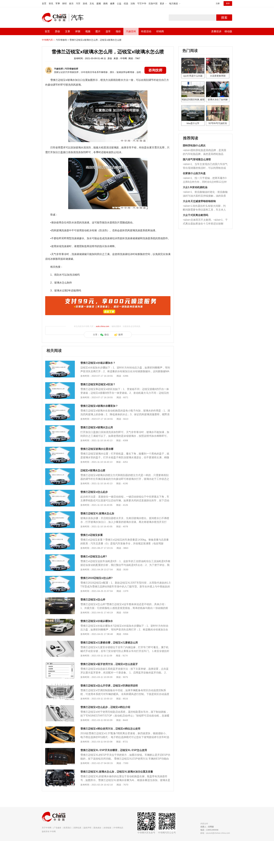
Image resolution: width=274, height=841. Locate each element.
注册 (218, 3)
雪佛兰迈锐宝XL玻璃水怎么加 (97, 513)
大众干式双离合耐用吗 (195, 215)
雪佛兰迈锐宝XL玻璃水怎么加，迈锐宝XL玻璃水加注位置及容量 (116, 771)
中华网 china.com (55, 17)
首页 (44, 3)
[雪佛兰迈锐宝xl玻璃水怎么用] (60, 427)
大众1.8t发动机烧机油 (195, 187)
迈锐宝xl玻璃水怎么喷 (92, 470)
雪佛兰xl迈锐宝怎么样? (93, 556)
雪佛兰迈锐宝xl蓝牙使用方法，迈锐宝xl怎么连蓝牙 (109, 664)
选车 (108, 31)
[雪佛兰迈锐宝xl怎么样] (60, 599)
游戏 (85, 3)
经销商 (160, 31)
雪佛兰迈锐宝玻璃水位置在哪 (96, 449)
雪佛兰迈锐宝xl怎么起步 (94, 492)
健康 (112, 3)
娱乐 (71, 3)
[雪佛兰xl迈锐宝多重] (60, 534)
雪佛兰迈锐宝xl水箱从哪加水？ (97, 362)
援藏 (98, 3)
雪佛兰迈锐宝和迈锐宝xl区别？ (97, 384)
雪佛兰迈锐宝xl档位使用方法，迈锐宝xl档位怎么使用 (110, 728)
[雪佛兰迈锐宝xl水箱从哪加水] (60, 620)
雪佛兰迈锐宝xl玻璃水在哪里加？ (99, 406)
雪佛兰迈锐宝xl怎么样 (92, 599)
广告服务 (57, 828)
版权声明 (87, 828)
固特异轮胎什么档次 (194, 145)
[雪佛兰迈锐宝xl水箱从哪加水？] (60, 362)
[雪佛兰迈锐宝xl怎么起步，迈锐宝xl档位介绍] (60, 706)
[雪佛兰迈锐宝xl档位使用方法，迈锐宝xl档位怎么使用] (60, 728)
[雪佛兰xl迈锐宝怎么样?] (60, 556)
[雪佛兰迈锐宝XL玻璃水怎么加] (60, 513)
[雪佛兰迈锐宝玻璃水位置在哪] (60, 448)
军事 (57, 3)
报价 (118, 31)
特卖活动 (146, 31)
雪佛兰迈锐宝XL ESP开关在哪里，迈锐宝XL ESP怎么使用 (113, 750)
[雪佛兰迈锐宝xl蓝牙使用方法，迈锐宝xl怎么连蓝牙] (60, 663)
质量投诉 (216, 31)
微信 (106, 334)
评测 (77, 31)
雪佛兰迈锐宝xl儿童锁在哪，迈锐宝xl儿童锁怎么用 (109, 642)
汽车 (78, 3)
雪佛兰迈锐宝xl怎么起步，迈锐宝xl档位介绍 (105, 707)
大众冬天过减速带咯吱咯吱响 (199, 201)
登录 (228, 3)
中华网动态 (118, 828)
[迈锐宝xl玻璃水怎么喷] (60, 470)
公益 (119, 3)
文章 (67, 31)
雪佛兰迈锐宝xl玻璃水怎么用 (96, 427)
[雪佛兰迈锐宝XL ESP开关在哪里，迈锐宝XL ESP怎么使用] (60, 749)
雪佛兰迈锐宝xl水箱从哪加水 (96, 621)
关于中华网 (46, 828)
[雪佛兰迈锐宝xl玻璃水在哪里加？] (60, 405)
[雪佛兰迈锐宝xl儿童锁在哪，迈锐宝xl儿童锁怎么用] (60, 642)
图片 (98, 31)
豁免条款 (97, 828)
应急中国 (153, 3)
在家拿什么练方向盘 (194, 173)
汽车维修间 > (62, 40)
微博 (120, 334)
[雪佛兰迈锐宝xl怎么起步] (60, 491)
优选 (126, 3)
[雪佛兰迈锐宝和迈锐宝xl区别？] (60, 384)
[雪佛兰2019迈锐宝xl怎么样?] (60, 577)
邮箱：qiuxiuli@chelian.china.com (215, 833)
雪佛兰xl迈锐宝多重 (91, 535)
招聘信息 (77, 828)
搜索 (224, 17)
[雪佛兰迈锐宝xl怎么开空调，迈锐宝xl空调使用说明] (60, 685)
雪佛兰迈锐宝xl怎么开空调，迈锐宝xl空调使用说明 (109, 685)
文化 (92, 3)
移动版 (228, 31)
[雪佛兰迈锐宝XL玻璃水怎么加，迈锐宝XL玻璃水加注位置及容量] (60, 771)
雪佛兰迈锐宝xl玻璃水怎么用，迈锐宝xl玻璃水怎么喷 (95, 40)
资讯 (51, 3)
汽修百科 (131, 31)
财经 (64, 3)
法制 (132, 3)
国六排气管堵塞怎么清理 (197, 159)
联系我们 (67, 828)
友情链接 (107, 828)
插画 (105, 3)
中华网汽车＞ (48, 40)
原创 (57, 31)
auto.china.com (102, 326)
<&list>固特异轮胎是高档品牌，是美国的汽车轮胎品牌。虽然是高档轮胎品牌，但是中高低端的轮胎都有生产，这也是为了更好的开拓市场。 (204, 152)
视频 (87, 31)
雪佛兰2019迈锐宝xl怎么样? (96, 578)
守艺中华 (141, 3)
